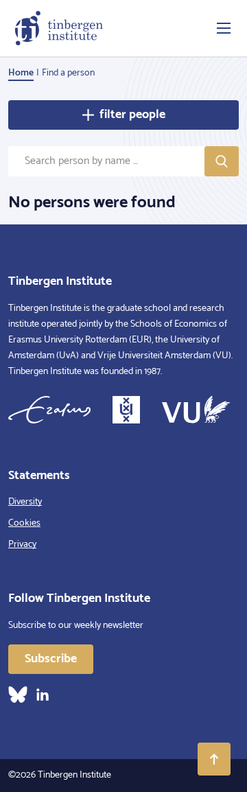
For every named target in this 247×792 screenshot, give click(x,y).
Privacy (22, 544)
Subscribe (51, 659)
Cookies (24, 523)
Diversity (25, 502)
